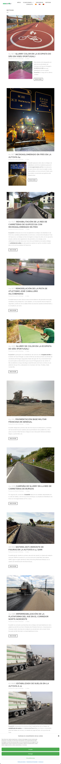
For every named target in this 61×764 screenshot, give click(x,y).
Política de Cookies (22, 761)
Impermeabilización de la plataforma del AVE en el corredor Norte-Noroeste (28, 616)
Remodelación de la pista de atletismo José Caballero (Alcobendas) (27, 291)
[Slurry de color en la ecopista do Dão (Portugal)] (30, 331)
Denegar (30, 753)
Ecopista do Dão (46, 354)
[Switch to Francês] (39, 4)
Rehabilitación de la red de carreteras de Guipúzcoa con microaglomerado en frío (27, 224)
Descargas (39, 2)
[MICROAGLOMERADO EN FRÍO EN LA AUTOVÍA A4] (30, 119)
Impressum (40, 761)
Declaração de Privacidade (32, 761)
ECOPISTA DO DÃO (39, 68)
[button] (58, 736)
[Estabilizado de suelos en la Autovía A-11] (30, 662)
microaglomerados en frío (36, 167)
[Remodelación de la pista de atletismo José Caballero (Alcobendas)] (30, 272)
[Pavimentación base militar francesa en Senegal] (30, 398)
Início (19, 2)
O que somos (27, 2)
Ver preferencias (30, 758)
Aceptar (31, 749)
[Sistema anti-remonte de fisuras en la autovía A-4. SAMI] (30, 528)
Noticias (48, 2)
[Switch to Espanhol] (36, 4)
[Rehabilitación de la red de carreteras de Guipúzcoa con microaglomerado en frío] (30, 205)
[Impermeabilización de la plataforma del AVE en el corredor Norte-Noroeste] (30, 593)
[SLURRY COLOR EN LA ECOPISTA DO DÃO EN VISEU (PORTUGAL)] (30, 33)
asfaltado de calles (15, 243)
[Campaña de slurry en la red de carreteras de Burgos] (30, 465)
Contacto (29, 4)
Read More (38, 79)
